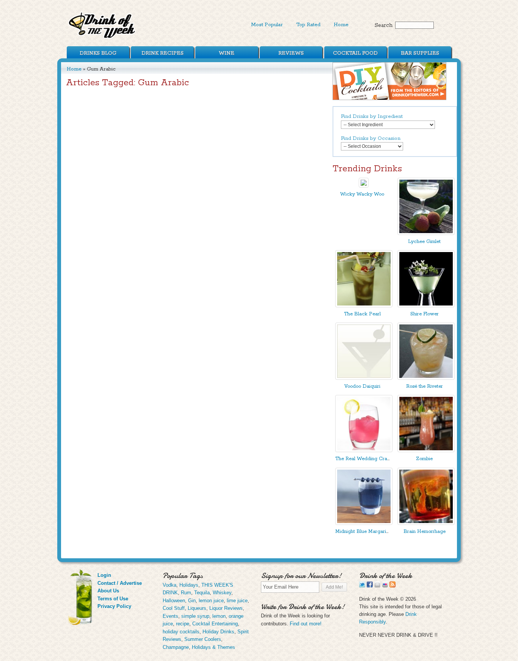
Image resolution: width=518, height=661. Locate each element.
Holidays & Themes (213, 647)
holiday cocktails (181, 631)
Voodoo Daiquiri (362, 386)
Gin (192, 600)
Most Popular (267, 24)
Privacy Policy (114, 606)
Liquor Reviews (226, 608)
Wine (226, 53)
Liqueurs (197, 608)
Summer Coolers (202, 639)
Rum (186, 592)
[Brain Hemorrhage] (426, 523)
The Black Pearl (362, 314)
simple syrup (195, 616)
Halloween (174, 600)
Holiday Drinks (218, 631)
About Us (108, 591)
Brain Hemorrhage (424, 531)
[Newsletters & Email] (377, 586)
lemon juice (211, 600)
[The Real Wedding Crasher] (363, 450)
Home (341, 24)
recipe (182, 624)
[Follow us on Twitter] (362, 586)
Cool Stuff (174, 608)
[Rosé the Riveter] (426, 378)
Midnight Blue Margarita (362, 531)
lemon (219, 616)
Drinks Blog (98, 53)
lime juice (237, 600)
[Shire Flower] (426, 306)
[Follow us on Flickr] (385, 586)
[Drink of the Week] (102, 38)
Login (104, 575)
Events (170, 616)
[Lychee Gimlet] (426, 233)
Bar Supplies (420, 53)
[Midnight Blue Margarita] (363, 523)
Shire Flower (424, 314)
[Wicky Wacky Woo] (364, 186)
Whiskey (222, 592)
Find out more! (306, 624)
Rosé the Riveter (424, 386)
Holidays (188, 585)
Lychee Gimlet (424, 241)
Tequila (202, 592)
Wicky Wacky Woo (362, 194)
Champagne (176, 647)
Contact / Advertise (119, 583)
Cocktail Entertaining (215, 624)
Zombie (424, 459)
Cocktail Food (355, 53)
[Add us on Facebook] (370, 586)
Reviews (291, 53)
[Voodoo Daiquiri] (363, 378)
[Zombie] (426, 450)
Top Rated (308, 24)
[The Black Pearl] (363, 306)
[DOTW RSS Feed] (392, 586)
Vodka (169, 585)
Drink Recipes (162, 53)
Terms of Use (112, 598)
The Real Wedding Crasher (366, 459)
